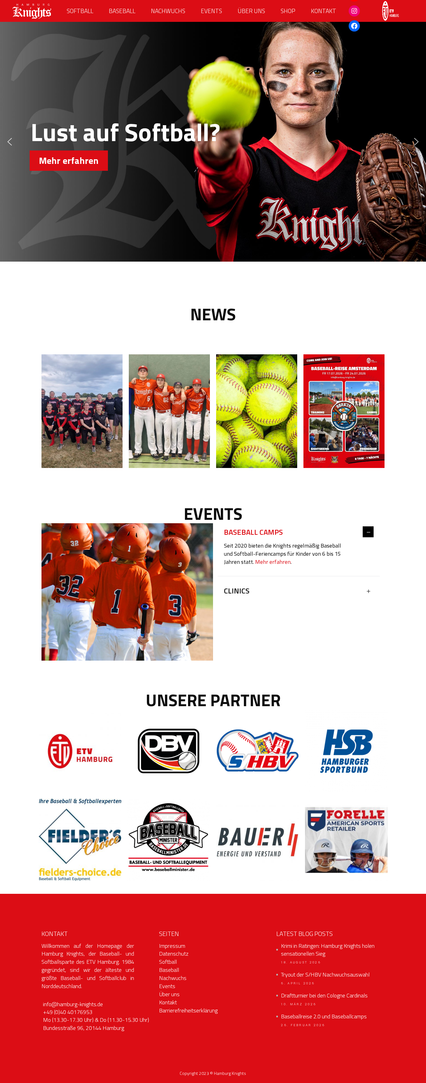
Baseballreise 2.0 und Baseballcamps (324, 1016)
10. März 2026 (298, 1004)
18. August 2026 (301, 962)
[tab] (299, 532)
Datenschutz (173, 953)
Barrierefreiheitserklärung (188, 1010)
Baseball (169, 970)
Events (167, 986)
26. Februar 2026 (303, 1025)
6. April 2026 (298, 983)
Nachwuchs (172, 978)
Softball (168, 961)
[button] (10, 142)
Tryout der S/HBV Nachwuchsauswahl (325, 975)
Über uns (169, 994)
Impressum (172, 946)
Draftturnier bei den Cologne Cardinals (324, 996)
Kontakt (168, 1002)
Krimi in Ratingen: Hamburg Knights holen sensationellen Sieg (328, 950)
